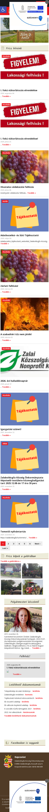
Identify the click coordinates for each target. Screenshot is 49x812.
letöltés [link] (36, 691)
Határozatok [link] (29, 712)
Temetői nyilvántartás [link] (13, 531)
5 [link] (24, 543)
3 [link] (13, 543)
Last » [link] (5, 548)
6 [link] (29, 543)
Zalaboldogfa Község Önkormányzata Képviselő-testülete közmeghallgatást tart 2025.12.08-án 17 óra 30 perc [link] (22, 480)
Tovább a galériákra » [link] (10, 561)
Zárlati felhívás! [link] (9, 285)
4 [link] (19, 543)
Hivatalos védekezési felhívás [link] (17, 186)
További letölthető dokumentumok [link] (20, 716)
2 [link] (8, 543)
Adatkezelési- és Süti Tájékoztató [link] (20, 235)
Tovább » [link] (6, 96)
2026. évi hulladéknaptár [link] (14, 380)
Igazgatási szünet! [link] (11, 429)
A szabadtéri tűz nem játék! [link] (16, 334)
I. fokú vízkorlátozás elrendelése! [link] (19, 138)
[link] (3, 9)
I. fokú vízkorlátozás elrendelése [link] (19, 90)
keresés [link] (29, 694)
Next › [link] (37, 543)
